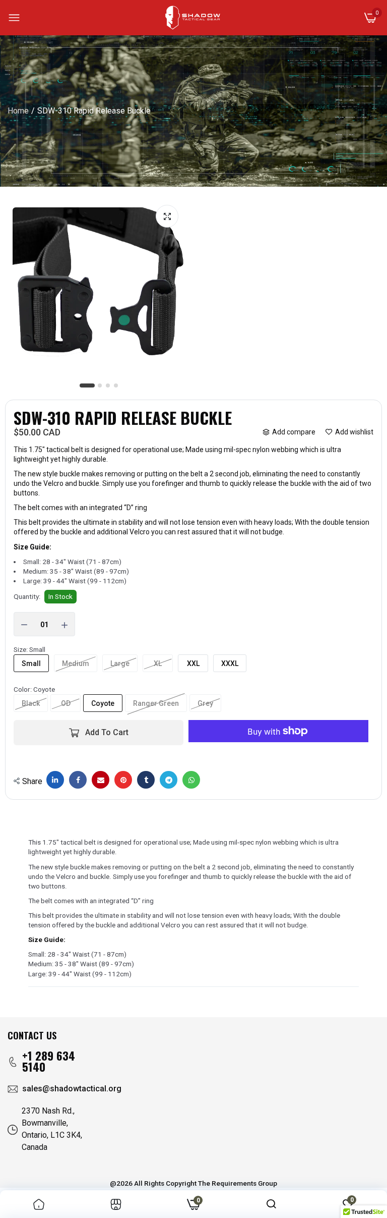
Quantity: (27, 596)
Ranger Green (156, 703)
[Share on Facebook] (78, 780)
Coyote (102, 703)
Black (31, 703)
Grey (205, 703)
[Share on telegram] (168, 780)
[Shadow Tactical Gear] (192, 17)
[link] (38, 1204)
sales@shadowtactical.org (71, 1088)
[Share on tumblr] (146, 780)
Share (32, 781)
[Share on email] (100, 780)
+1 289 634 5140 (48, 1061)
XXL (193, 663)
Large (120, 663)
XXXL (229, 663)
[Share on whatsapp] (191, 780)
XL (158, 663)
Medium (75, 663)
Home (18, 111)
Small (31, 663)
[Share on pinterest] (123, 780)
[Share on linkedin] (55, 780)
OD (66, 703)
